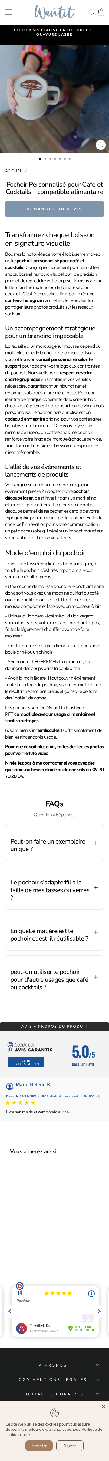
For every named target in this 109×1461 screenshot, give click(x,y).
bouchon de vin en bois (81, 405)
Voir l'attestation (26, 1062)
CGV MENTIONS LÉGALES (53, 1379)
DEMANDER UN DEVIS (54, 209)
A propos (53, 1365)
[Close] (104, 1407)
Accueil (14, 170)
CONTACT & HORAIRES (53, 1393)
